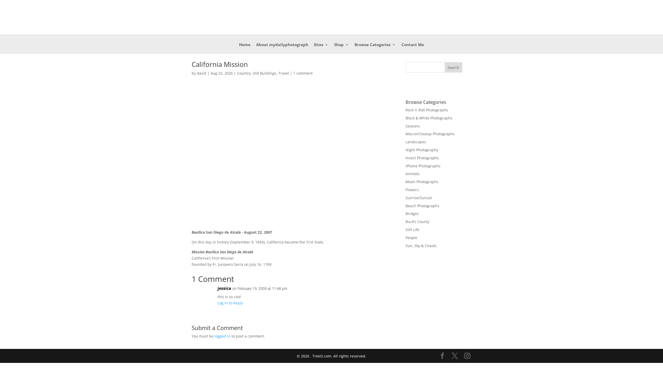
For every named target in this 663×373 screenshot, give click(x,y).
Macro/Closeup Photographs (430, 133)
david (201, 73)
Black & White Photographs (429, 118)
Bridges (412, 213)
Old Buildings (264, 73)
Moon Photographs (422, 181)
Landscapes (416, 141)
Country (244, 73)
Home (244, 45)
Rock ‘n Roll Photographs (427, 109)
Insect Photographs (422, 157)
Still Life (412, 229)
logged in (222, 336)
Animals (413, 173)
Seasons (413, 126)
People (411, 237)
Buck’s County (417, 221)
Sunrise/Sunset (419, 197)
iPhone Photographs (423, 165)
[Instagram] (467, 356)
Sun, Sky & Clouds (421, 245)
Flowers (412, 189)
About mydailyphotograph (282, 45)
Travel (283, 73)
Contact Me (412, 45)
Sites (318, 45)
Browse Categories (373, 45)
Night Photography (422, 149)
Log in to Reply (230, 302)
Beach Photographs (422, 205)
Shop (339, 45)
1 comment (303, 73)
